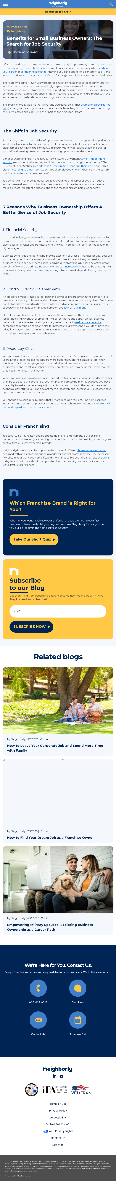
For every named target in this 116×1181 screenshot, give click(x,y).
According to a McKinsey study (28, 169)
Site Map (58, 1144)
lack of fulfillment (75, 307)
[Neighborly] (58, 4)
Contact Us (58, 1138)
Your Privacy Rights (61, 1131)
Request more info (56, 11)
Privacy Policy (58, 1110)
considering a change (33, 71)
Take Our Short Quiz (32, 539)
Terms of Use (58, 1103)
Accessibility (58, 1117)
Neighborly (18, 31)
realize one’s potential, (88, 322)
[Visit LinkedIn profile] (54, 1076)
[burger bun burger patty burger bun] (5, 4)
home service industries (91, 450)
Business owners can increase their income (64, 266)
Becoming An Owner (25, 52)
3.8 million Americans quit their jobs (70, 166)
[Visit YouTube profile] (61, 1076)
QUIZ (105, 457)
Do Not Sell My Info (58, 1124)
